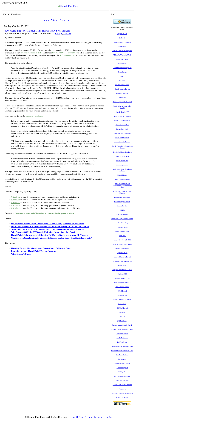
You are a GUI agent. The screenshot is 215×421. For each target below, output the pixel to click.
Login (109, 417)
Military (67, 33)
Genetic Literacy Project (122, 89)
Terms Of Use (76, 417)
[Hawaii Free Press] (68, 6)
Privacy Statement (93, 417)
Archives (64, 20)
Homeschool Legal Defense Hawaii (122, 218)
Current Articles (50, 20)
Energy (58, 33)
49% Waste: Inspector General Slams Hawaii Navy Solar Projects (37, 30)
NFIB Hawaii (122, 304)
